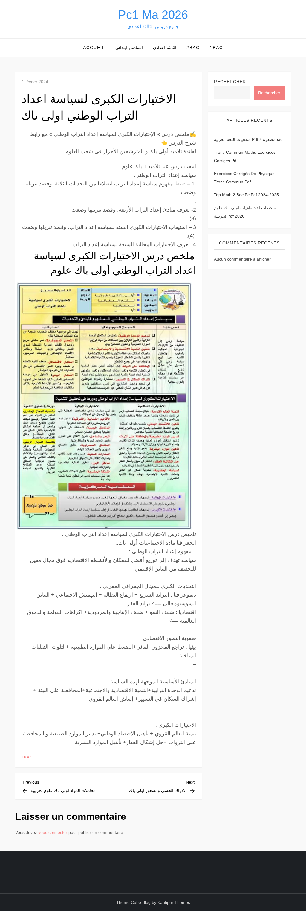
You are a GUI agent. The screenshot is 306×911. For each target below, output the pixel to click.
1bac (216, 47)
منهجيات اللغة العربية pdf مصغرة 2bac (248, 139)
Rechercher (230, 81)
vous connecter (52, 832)
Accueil (94, 47)
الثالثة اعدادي (164, 47)
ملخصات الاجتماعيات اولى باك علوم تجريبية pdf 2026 (245, 211)
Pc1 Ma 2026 (153, 14)
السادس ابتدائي (129, 47)
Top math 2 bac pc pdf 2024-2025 (246, 194)
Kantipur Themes (173, 902)
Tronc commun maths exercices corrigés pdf (245, 156)
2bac (193, 47)
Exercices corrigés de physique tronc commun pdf (244, 177)
